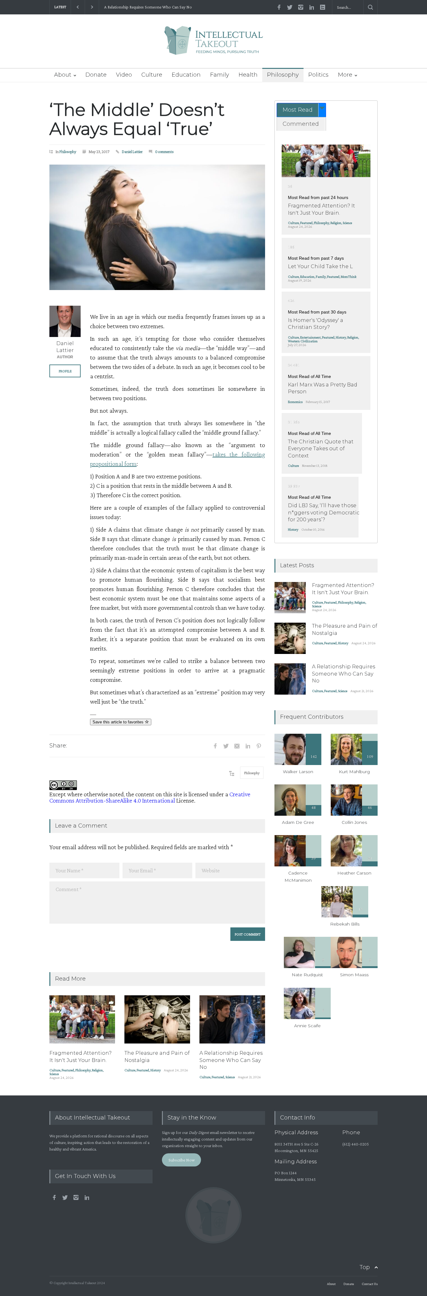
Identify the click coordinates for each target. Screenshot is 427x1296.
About (62, 74)
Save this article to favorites (119, 722)
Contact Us (370, 1284)
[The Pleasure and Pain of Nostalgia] (157, 1019)
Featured (68, 1070)
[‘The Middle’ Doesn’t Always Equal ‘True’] (157, 227)
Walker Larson (298, 771)
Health (248, 74)
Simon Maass (354, 974)
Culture (151, 74)
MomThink (348, 276)
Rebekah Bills (344, 923)
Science (54, 1074)
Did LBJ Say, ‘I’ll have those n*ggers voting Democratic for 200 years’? (323, 513)
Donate (96, 74)
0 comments (164, 151)
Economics (295, 402)
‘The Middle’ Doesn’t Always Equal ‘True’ (137, 119)
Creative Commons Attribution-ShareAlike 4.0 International (149, 797)
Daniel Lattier (132, 151)
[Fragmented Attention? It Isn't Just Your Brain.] (82, 1019)
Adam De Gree (298, 822)
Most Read (298, 109)
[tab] (301, 110)
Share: (58, 745)
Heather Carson (354, 872)
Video (124, 74)
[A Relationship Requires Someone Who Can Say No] (232, 1019)
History (155, 1070)
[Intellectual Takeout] (213, 44)
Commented (301, 123)
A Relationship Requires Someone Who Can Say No (148, 7)
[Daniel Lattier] (65, 321)
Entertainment (310, 337)
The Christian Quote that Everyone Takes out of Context (321, 449)
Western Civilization (303, 341)
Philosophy (283, 74)
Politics (318, 74)
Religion (97, 1070)
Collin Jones (354, 822)
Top (364, 1267)
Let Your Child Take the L (320, 266)
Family (219, 74)
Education (186, 74)
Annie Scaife (307, 1025)
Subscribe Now (181, 1159)
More (345, 74)
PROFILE (65, 371)
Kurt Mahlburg (354, 771)
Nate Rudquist (307, 974)
